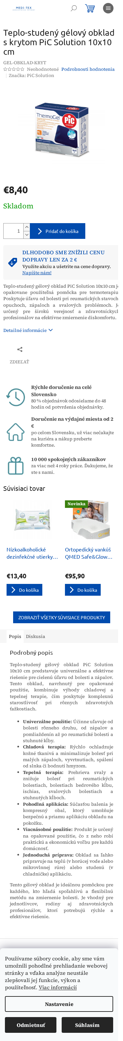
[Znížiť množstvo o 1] (26, 235)
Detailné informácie (25, 330)
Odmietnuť (31, 1025)
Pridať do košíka (62, 231)
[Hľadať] (73, 8)
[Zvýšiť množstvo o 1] (26, 227)
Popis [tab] (15, 636)
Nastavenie (59, 1004)
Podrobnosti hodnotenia (88, 69)
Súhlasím (87, 1025)
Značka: (31, 75)
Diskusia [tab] (35, 636)
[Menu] (108, 8)
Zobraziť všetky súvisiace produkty (61, 617)
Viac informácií (58, 987)
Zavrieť (47, 349)
